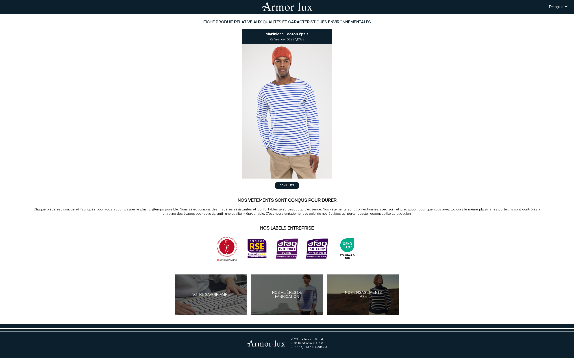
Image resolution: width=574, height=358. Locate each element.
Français (556, 6)
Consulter (287, 185)
